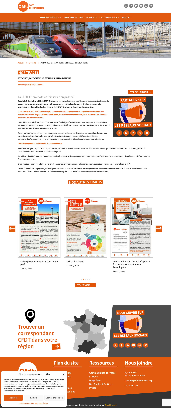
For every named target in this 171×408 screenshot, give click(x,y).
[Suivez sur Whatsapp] (146, 6)
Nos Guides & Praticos (100, 384)
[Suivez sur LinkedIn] (136, 6)
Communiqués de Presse (102, 373)
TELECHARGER (139, 92)
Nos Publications (49, 17)
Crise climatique (75, 261)
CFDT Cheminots (108, 17)
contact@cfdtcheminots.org (138, 380)
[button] (63, 374)
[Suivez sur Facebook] (131, 6)
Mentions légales (41, 403)
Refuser (33, 398)
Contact (126, 17)
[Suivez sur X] (126, 6)
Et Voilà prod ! (110, 405)
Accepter (13, 398)
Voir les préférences (54, 398)
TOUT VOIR (84, 285)
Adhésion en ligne (74, 17)
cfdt (23, 85)
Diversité (91, 17)
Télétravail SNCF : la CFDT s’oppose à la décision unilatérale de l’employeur (131, 264)
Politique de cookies (27, 403)
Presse (92, 388)
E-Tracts (32, 63)
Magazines (95, 381)
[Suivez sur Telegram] (151, 6)
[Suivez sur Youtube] (141, 6)
